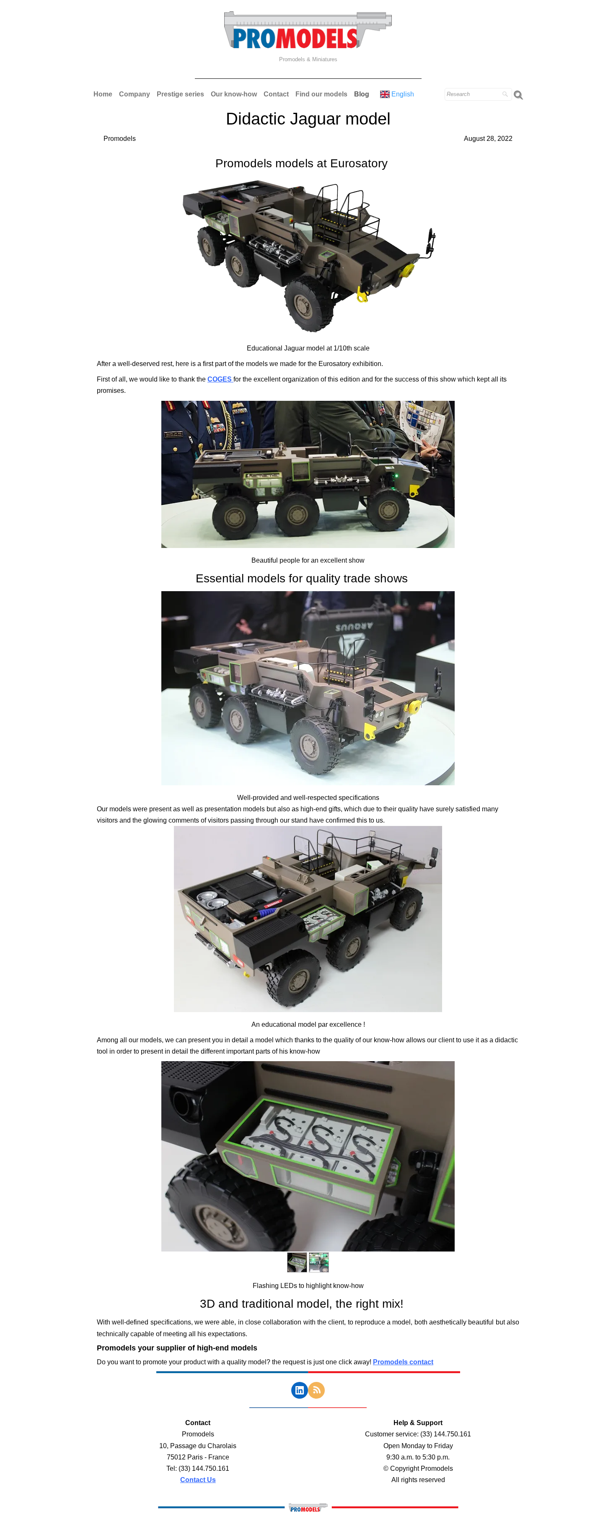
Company (134, 94)
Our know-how (234, 94)
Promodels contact (403, 1362)
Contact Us (198, 1479)
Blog (361, 94)
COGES (220, 379)
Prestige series (180, 94)
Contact (276, 94)
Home (102, 94)
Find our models (321, 94)
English (403, 94)
